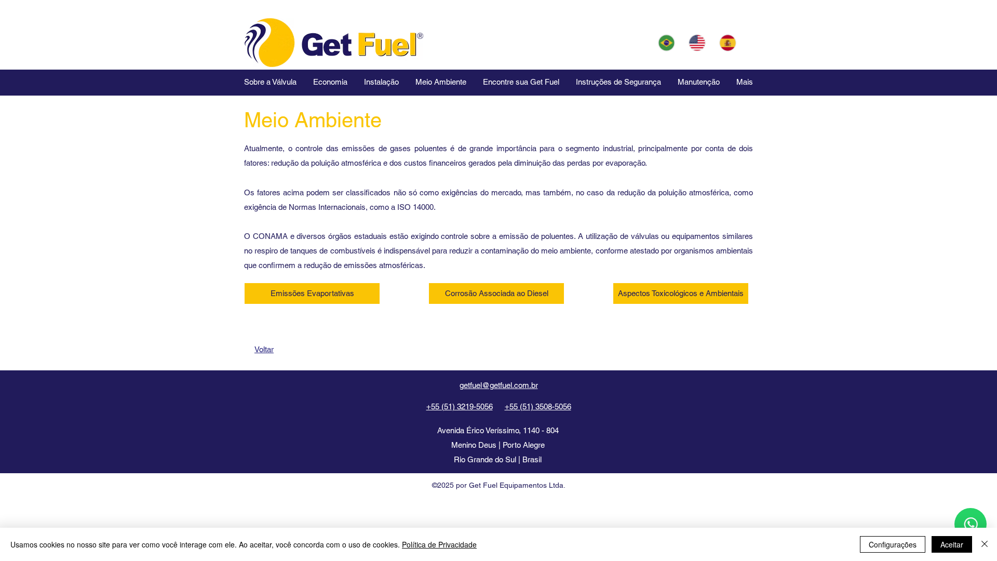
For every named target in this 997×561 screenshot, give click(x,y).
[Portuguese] (666, 42)
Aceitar (951, 544)
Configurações (893, 544)
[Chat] (970, 524)
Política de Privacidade (439, 544)
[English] (696, 42)
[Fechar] (984, 544)
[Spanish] (727, 42)
